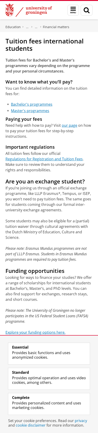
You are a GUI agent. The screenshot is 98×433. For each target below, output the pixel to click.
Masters (27, 27)
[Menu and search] (73, 10)
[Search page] (87, 10)
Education (13, 27)
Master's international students (36, 27)
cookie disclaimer (31, 425)
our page (69, 125)
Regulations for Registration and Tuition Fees (44, 158)
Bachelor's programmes (31, 104)
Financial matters (56, 27)
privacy (81, 420)
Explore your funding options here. (35, 332)
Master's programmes (30, 110)
